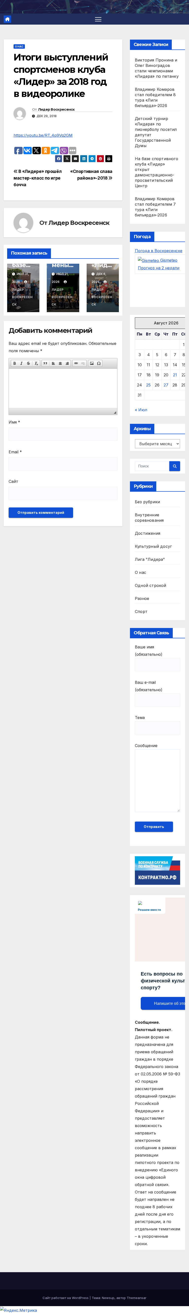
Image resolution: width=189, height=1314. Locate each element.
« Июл (141, 409)
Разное (142, 598)
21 (175, 374)
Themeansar (136, 1298)
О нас (19, 46)
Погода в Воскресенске (158, 250)
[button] (14, 363)
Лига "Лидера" (150, 559)
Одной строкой (150, 585)
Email (15, 451)
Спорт (141, 611)
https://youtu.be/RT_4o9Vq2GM (43, 135)
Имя (14, 422)
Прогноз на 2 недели (158, 267)
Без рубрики (147, 501)
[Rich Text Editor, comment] (63, 388)
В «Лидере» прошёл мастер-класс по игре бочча (38, 178)
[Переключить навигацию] (98, 19)
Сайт (13, 481)
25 (148, 384)
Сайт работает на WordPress (66, 1298)
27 (166, 384)
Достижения (147, 533)
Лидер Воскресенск (56, 109)
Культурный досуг (153, 546)
